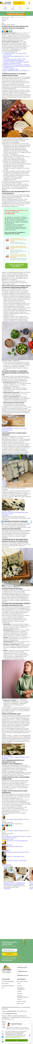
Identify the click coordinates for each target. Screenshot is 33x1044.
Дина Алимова (14, 819)
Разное (12, 17)
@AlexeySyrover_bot (22, 975)
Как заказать (5, 983)
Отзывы (19, 991)
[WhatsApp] (9, 31)
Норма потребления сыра (11, 69)
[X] (7, 31)
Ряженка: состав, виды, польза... (15, 856)
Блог (8, 17)
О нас (18, 983)
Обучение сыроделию (8, 981)
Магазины (19, 993)
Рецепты (13, 838)
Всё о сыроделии (14, 836)
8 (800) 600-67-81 (22, 967)
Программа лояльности (8, 985)
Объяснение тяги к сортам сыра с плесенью (16, 64)
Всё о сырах (5, 836)
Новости (8, 838)
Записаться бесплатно (15, 14)
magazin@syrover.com (11, 1013)
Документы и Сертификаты (21, 988)
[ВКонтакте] (3, 31)
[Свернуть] (29, 1023)
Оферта (19, 999)
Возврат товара (21, 1001)
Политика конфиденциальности (23, 996)
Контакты (19, 985)
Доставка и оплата (22, 981)
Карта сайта (20, 1003)
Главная (4, 17)
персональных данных (7, 960)
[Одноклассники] (5, 31)
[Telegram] (11, 31)
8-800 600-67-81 (11, 1011)
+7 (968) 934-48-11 (22, 971)
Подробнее (7, 888)
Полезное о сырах (25, 836)
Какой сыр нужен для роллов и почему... (18, 852)
